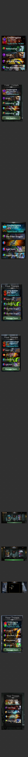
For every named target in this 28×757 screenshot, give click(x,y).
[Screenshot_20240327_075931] (14, 517)
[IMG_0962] (13, 240)
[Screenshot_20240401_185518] (14, 587)
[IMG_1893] (11, 353)
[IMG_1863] (12, 103)
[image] (14, 53)
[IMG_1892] (12, 302)
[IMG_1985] (12, 634)
